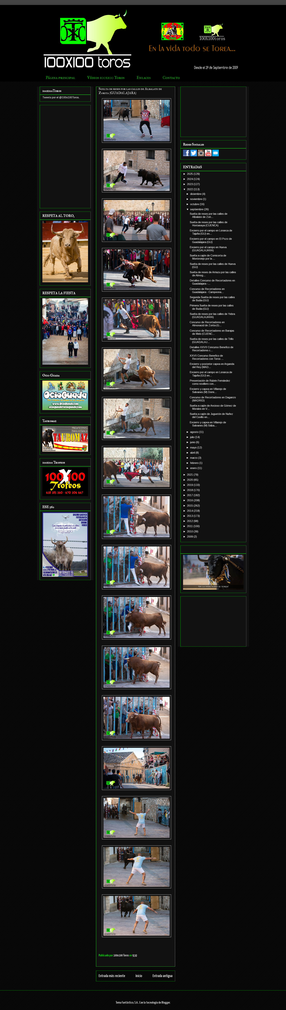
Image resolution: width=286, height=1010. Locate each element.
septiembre (197, 209)
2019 (190, 485)
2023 (190, 184)
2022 (190, 189)
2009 (190, 536)
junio (193, 442)
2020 (190, 479)
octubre (195, 204)
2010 (190, 531)
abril (193, 452)
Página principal (60, 77)
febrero (194, 463)
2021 (190, 474)
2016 (190, 500)
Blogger (166, 1002)
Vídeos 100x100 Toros (106, 77)
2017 (190, 495)
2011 (190, 526)
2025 (190, 173)
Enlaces (144, 77)
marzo (194, 457)
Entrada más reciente (112, 976)
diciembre (196, 194)
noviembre (196, 199)
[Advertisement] (65, 156)
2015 (190, 505)
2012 (190, 521)
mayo (193, 447)
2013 (190, 516)
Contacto (171, 77)
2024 (190, 179)
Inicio (139, 976)
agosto (194, 432)
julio (192, 437)
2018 (190, 490)
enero (193, 468)
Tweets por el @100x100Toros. (61, 97)
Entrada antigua (162, 976)
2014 (190, 510)
